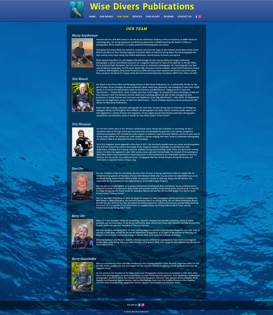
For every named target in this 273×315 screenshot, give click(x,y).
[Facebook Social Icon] (196, 16)
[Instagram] (199, 16)
